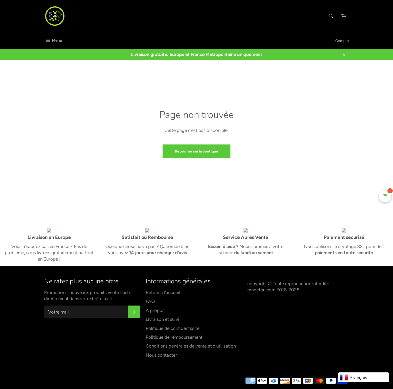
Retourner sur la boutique (196, 151)
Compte (342, 41)
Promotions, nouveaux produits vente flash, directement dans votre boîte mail (87, 295)
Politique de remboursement (174, 337)
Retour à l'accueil (163, 292)
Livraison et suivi (162, 319)
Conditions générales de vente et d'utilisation (191, 346)
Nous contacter (161, 355)
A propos (155, 310)
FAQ (150, 301)
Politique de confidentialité (172, 328)
